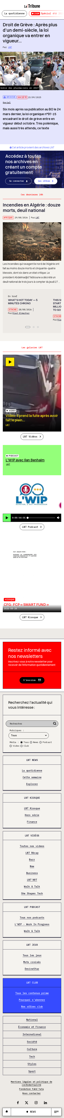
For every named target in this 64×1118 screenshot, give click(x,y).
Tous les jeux (32, 955)
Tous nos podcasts (32, 918)
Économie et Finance (32, 1027)
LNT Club (32, 982)
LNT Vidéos (30, 436)
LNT (10, 47)
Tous (26, 742)
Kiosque (10, 599)
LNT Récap (32, 853)
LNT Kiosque (30, 617)
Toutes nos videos (32, 846)
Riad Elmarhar (21, 313)
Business (32, 873)
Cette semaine (32, 777)
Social (7, 102)
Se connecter (16, 181)
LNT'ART (32, 880)
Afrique (8, 217)
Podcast (13, 455)
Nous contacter (31, 1093)
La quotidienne (14, 13)
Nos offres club (32, 1007)
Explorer (32, 784)
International (32, 1034)
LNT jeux (32, 944)
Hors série (32, 815)
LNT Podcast (30, 526)
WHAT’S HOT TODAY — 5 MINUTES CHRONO (23, 301)
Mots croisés (32, 962)
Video (16, 745)
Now (32, 866)
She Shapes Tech (32, 893)
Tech (32, 1056)
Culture (32, 1049)
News (35, 742)
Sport (32, 1071)
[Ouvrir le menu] (56, 1112)
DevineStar (32, 969)
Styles (32, 1064)
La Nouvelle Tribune (32, 4)
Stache (13, 309)
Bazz (32, 859)
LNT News (32, 760)
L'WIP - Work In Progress (32, 924)
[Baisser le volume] (58, 518)
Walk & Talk (32, 887)
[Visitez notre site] (6, 1112)
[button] (27, 327)
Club (26, 745)
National (32, 1020)
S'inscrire (29, 680)
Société (22, 97)
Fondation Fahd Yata (31, 1089)
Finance (32, 822)
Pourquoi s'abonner (32, 1000)
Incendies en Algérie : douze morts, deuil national (31, 207)
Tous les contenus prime (32, 993)
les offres (44, 181)
